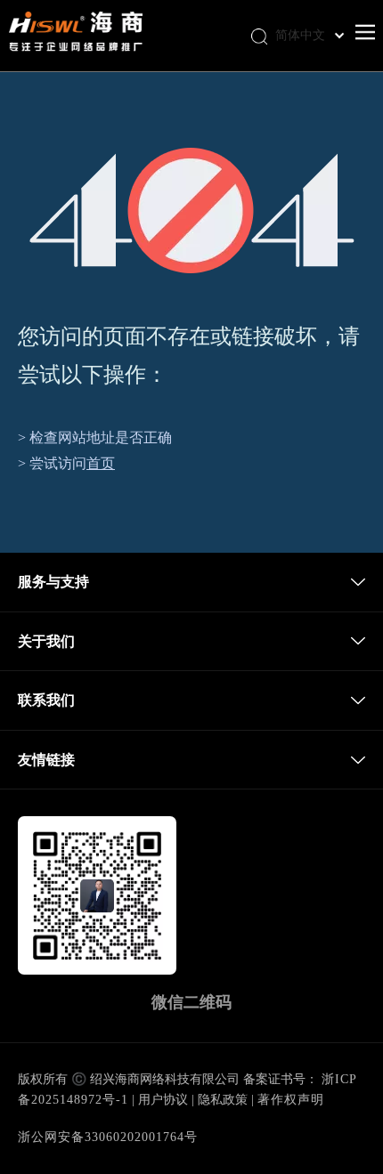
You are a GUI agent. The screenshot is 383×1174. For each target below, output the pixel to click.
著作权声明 (290, 1099)
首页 (100, 463)
